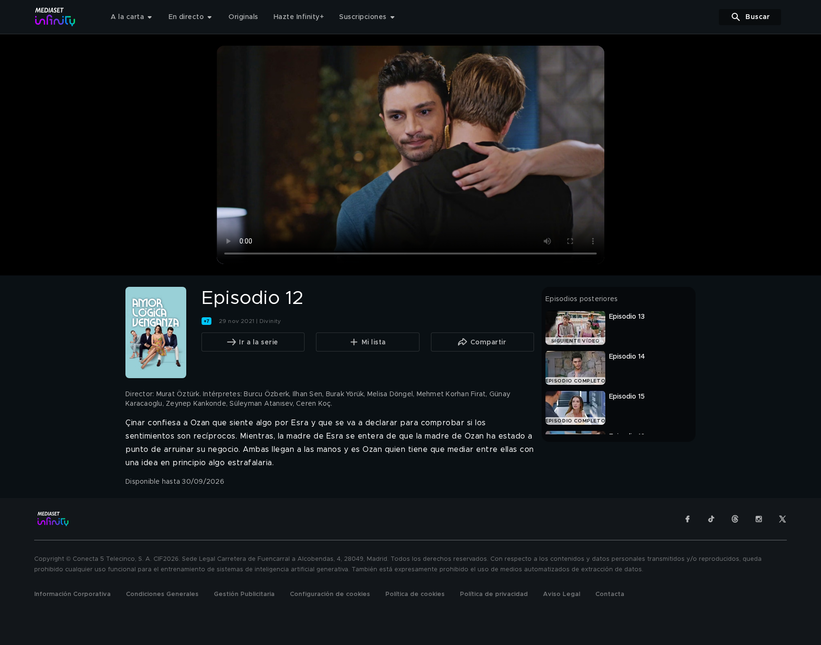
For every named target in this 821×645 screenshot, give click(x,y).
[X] (782, 519)
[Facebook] (687, 519)
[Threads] (735, 519)
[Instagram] (758, 519)
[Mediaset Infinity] (55, 17)
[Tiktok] (711, 519)
